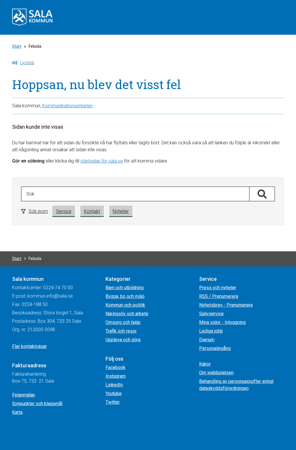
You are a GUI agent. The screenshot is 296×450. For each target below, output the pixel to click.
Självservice (211, 313)
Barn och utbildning (125, 287)
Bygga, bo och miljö (125, 296)
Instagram (116, 376)
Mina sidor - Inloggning (222, 322)
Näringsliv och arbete (127, 313)
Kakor (205, 364)
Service (63, 211)
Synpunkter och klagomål (37, 403)
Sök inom (38, 211)
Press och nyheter (217, 287)
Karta (17, 412)
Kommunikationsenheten (67, 105)
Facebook (115, 367)
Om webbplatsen (216, 372)
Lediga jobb (211, 331)
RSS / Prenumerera (218, 296)
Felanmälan (23, 395)
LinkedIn (114, 385)
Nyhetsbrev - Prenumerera (226, 305)
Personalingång (215, 348)
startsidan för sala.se (101, 161)
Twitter (113, 402)
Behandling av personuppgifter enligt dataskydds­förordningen (236, 385)
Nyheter (121, 211)
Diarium (206, 339)
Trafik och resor (121, 331)
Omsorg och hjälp (123, 322)
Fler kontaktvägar (29, 346)
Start (16, 46)
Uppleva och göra (123, 339)
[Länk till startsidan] (32, 17)
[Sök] (262, 194)
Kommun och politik (125, 305)
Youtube (114, 393)
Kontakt (92, 211)
